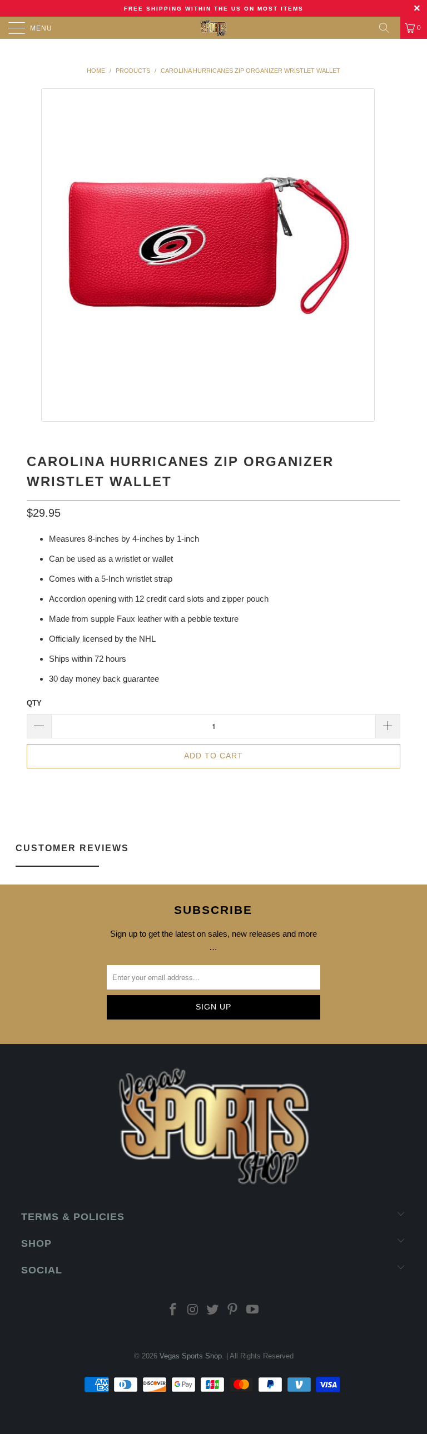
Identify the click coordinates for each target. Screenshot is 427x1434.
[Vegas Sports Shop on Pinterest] (233, 1310)
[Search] (388, 28)
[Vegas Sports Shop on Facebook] (173, 1310)
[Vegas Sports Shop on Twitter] (213, 1310)
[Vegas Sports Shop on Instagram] (193, 1310)
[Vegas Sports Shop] (213, 28)
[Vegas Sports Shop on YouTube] (253, 1310)
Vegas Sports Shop (191, 1356)
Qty (34, 703)
